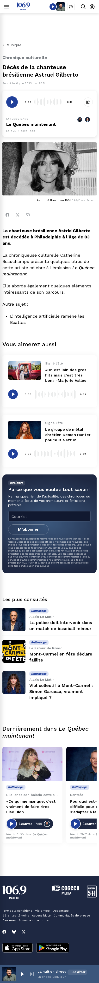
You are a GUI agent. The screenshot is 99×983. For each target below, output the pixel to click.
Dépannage (61, 910)
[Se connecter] (92, 6)
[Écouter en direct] (53, 7)
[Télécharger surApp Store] (17, 948)
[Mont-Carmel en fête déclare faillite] (13, 651)
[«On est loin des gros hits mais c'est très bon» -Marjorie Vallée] (24, 370)
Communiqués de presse (72, 915)
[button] (22, 974)
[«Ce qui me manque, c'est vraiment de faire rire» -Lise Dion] (32, 764)
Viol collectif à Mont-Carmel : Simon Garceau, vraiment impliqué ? (61, 691)
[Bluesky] (14, 932)
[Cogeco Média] (65, 893)
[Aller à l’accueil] (23, 8)
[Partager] (88, 102)
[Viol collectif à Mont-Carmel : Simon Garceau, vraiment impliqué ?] (13, 682)
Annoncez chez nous (34, 920)
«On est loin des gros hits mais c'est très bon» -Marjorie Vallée (66, 375)
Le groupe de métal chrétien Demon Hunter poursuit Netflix (68, 434)
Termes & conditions (17, 910)
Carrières (9, 920)
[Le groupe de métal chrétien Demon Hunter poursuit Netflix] (24, 430)
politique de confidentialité (55, 562)
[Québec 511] (92, 896)
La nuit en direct (51, 971)
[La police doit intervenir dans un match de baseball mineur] (13, 619)
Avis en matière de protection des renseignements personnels (48, 552)
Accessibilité (41, 915)
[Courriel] (28, 215)
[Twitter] (17, 215)
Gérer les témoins (15, 915)
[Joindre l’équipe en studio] (70, 6)
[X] (23, 932)
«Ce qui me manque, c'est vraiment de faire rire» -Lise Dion (31, 806)
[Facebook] (7, 215)
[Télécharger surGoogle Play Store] (53, 948)
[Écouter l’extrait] (12, 102)
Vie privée (42, 910)
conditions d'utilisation (21, 565)
